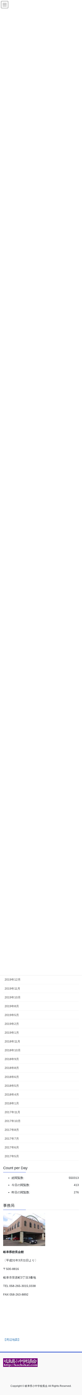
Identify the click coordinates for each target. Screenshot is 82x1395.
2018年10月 (13, 1050)
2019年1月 (12, 1032)
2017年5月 (12, 1156)
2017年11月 (12, 1112)
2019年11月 (12, 988)
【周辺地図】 (12, 1339)
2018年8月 (12, 1068)
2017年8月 (12, 1129)
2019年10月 (13, 997)
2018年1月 (12, 1103)
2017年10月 (13, 1121)
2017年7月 (12, 1138)
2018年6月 (12, 1077)
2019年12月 (13, 979)
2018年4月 (12, 1094)
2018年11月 (12, 1041)
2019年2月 (12, 1023)
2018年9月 (12, 1059)
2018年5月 (12, 1085)
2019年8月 (12, 1006)
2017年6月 (12, 1147)
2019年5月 (12, 1015)
